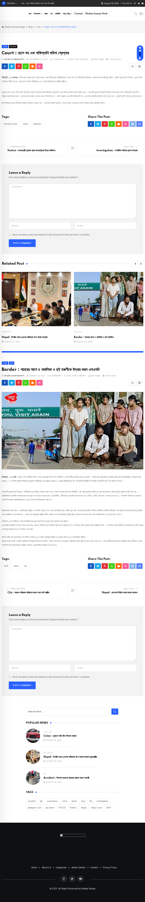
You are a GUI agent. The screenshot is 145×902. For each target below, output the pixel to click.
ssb (25, 566)
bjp (41, 801)
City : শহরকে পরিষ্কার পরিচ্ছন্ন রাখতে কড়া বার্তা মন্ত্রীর (28, 592)
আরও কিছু (66, 14)
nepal (25, 124)
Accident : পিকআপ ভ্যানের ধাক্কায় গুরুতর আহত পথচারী (66, 778)
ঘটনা (3, 332)
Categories (61, 867)
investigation (102, 801)
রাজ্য (46, 14)
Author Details (79, 867)
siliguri (84, 807)
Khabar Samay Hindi (96, 14)
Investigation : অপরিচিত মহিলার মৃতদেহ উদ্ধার (116, 150)
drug (83, 801)
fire (90, 801)
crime (64, 801)
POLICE (62, 807)
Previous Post (18, 147)
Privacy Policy (110, 867)
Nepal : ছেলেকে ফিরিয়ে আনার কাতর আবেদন (119, 592)
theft (108, 807)
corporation (52, 801)
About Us (46, 867)
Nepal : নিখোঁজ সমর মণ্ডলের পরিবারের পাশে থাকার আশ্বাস (25, 337)
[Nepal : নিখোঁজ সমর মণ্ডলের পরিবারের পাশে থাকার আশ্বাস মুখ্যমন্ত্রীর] (33, 757)
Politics (73, 807)
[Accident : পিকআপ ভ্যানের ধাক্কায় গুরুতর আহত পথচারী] (33, 778)
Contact (78, 14)
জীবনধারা (8, 332)
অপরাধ (76, 332)
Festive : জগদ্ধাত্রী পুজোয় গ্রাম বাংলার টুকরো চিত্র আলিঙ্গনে (31, 150)
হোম (30, 14)
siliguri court (96, 807)
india (6, 566)
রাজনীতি (57, 14)
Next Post (129, 147)
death (74, 801)
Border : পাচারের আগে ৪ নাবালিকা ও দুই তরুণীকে (94, 337)
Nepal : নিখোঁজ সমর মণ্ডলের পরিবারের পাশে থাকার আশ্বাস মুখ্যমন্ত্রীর (70, 757)
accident (32, 801)
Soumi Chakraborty (14, 59)
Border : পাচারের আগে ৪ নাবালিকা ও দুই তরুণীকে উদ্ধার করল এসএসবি (43, 3)
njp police (50, 807)
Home (34, 867)
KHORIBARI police (10, 124)
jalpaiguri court (34, 807)
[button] (135, 263)
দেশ (51, 14)
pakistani (37, 124)
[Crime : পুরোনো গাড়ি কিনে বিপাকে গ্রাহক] (33, 736)
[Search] (135, 13)
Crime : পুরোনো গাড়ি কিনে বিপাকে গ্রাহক (59, 736)
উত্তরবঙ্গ (37, 14)
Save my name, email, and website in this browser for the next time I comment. (51, 234)
